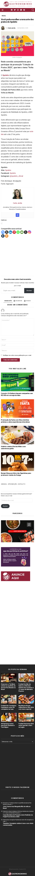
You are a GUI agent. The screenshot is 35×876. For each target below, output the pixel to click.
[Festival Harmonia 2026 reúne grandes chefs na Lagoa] (26, 717)
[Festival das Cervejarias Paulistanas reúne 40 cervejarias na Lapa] (9, 699)
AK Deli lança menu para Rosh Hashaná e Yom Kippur (8, 725)
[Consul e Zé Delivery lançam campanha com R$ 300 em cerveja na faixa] (17, 382)
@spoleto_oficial (16, 176)
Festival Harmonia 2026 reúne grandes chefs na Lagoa (26, 725)
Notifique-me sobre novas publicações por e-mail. (17, 355)
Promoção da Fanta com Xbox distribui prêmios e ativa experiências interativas (15, 421)
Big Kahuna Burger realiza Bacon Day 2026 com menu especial (26, 707)
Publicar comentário (10, 360)
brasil (4, 484)
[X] (6, 232)
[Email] (22, 232)
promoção (13, 484)
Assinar (29, 290)
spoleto (22, 484)
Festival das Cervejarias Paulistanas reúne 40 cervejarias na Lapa (8, 707)
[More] (6, 236)
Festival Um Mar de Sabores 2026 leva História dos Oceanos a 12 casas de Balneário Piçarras (25, 687)
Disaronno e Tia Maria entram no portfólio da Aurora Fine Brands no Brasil (8, 686)
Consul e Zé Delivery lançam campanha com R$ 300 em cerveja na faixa (17, 394)
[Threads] (25, 232)
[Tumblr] (3, 236)
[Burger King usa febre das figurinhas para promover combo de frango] (17, 461)
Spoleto (8, 170)
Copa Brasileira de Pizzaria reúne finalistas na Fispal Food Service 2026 (18, 816)
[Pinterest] (14, 232)
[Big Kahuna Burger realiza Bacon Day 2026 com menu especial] (26, 699)
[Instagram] (17, 215)
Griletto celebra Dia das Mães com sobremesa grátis (13, 447)
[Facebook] (3, 232)
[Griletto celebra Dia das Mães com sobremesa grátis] (17, 435)
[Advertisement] (17, 255)
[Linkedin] (10, 232)
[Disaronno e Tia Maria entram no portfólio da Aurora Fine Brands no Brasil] (9, 677)
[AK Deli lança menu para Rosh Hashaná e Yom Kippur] (9, 717)
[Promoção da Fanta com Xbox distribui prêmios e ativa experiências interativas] (17, 408)
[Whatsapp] (18, 232)
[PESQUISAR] (33, 10)
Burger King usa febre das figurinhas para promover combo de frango (16, 474)
